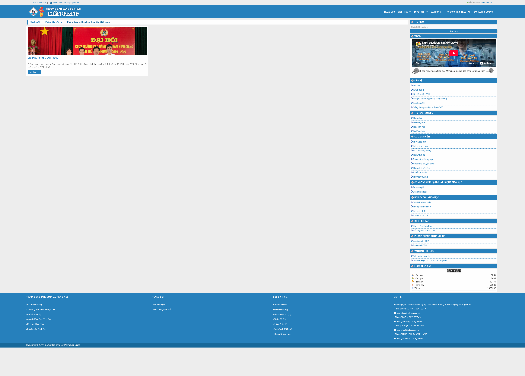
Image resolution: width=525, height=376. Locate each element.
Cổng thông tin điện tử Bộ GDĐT (428, 107)
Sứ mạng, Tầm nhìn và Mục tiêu (41, 309)
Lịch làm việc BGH (421, 94)
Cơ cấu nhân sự (34, 314)
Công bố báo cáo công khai (39, 319)
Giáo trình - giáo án (421, 256)
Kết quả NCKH (419, 211)
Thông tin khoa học (422, 207)
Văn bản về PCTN (421, 241)
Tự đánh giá (418, 187)
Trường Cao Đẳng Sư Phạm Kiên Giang (62, 345)
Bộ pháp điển (419, 103)
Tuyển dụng (418, 90)
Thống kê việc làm (421, 168)
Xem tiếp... (33, 72)
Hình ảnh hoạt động (422, 150)
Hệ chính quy (159, 304)
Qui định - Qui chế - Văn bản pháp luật (430, 260)
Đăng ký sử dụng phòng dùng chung (430, 98)
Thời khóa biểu (419, 142)
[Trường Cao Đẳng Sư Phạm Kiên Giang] (55, 11)
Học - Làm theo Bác (422, 226)
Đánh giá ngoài (420, 192)
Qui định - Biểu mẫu (422, 202)
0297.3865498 (39, 3)
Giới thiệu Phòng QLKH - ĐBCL (43, 58)
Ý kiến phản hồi (420, 172)
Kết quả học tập (420, 146)
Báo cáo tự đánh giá (36, 329)
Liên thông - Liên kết (162, 309)
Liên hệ (416, 85)
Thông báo (418, 118)
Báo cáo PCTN (420, 245)
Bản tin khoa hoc (420, 215)
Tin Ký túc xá (419, 155)
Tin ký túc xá (280, 319)
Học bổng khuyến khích (423, 164)
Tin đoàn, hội (419, 127)
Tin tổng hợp (419, 131)
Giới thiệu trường (34, 304)
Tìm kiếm (454, 31)
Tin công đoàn (419, 122)
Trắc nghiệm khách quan (424, 230)
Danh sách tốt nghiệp (423, 159)
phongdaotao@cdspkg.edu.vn (66, 3)
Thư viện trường (420, 177)
